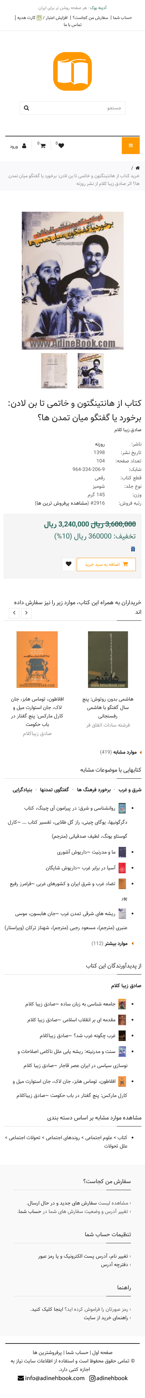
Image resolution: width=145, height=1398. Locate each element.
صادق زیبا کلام (127, 430)
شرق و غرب (130, 790)
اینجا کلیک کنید (47, 1309)
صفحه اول (102, 1352)
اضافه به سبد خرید (103, 564)
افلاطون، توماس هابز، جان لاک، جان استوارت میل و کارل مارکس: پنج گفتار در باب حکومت (37, 712)
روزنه (100, 444)
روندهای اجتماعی (63, 1138)
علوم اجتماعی (98, 1138)
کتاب (122, 1138)
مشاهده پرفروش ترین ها (62, 503)
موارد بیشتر (116, 943)
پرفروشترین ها (47, 1352)
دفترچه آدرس (114, 1264)
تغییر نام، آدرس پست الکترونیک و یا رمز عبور (83, 1256)
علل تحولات (115, 1146)
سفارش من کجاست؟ (90, 17)
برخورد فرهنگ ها (94, 790)
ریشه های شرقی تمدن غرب (89, 913)
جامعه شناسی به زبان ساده (89, 1004)
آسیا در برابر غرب (99, 868)
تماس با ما (73, 25)
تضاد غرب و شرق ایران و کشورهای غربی (76, 884)
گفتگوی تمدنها (54, 790)
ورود (14, 146)
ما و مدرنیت (104, 852)
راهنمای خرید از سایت (106, 1318)
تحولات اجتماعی (24, 1138)
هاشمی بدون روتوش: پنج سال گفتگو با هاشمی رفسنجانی (107, 707)
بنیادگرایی (22, 790)
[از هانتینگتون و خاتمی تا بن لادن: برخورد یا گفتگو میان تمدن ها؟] (90, 370)
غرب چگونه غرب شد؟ (95, 1036)
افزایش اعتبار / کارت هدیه (42, 17)
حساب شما (122, 17)
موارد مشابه (125, 752)
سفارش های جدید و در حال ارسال (62, 1203)
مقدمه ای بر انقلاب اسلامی (90, 1020)
